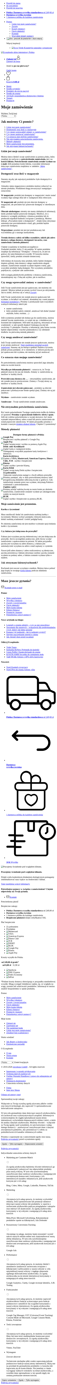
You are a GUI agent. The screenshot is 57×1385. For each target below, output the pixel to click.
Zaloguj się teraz (13, 61)
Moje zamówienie (13, 598)
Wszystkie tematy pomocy (23, 36)
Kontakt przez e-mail (13, 588)
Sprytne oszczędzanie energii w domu (22, 634)
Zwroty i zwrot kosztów (16, 603)
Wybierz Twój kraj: (9, 113)
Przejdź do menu (13, 3)
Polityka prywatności (10, 1148)
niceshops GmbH (20, 1067)
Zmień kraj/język (21, 1062)
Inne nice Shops (13, 1090)
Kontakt (15, 33)
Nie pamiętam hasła (14, 1028)
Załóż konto (11, 70)
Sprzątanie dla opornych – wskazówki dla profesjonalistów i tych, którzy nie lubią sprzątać (31, 628)
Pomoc (9, 22)
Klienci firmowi (13, 610)
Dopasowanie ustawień (34, 1144)
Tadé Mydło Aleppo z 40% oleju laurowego (24, 657)
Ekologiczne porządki (15, 1044)
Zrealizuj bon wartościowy (17, 1033)
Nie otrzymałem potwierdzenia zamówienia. (24, 139)
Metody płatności (13, 141)
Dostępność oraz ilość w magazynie (21, 129)
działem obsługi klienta (25, 424)
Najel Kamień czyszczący (17, 667)
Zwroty (15, 26)
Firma (8, 1088)
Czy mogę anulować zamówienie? (20, 134)
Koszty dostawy (18, 29)
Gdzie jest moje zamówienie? (24, 24)
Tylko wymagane (16, 1144)
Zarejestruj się (12, 1026)
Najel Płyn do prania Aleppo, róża (20, 669)
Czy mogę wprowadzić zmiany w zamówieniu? (26, 132)
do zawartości (12, 5)
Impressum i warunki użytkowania (20, 1071)
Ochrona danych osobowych (18, 1074)
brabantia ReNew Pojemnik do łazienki (22, 650)
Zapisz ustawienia (9, 1380)
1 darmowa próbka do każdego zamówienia (24, 17)
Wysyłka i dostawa (14, 600)
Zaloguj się (11, 1023)
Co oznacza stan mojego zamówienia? (22, 137)
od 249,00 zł (30, 12)
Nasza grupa (11, 1055)
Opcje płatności (18, 31)
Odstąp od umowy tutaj (11, 1094)
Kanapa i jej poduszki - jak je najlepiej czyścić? (26, 632)
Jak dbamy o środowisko (16, 1042)
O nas (8, 1053)
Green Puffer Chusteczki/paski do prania (23, 652)
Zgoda (4, 1144)
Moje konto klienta (14, 607)
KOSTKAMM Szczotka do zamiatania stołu (25, 654)
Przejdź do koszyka (14, 8)
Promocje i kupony (14, 612)
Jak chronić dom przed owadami (20, 637)
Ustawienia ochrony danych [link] (18, 1083)
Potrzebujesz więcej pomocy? (18, 615)
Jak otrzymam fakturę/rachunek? (20, 146)
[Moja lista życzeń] (8, 75)
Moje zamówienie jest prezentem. (20, 144)
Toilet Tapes (11, 647)
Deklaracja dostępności (16, 1081)
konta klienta (25, 570)
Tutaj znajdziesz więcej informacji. (15, 884)
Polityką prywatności (10, 1139)
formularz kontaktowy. (10, 302)
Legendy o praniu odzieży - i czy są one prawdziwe (28, 625)
